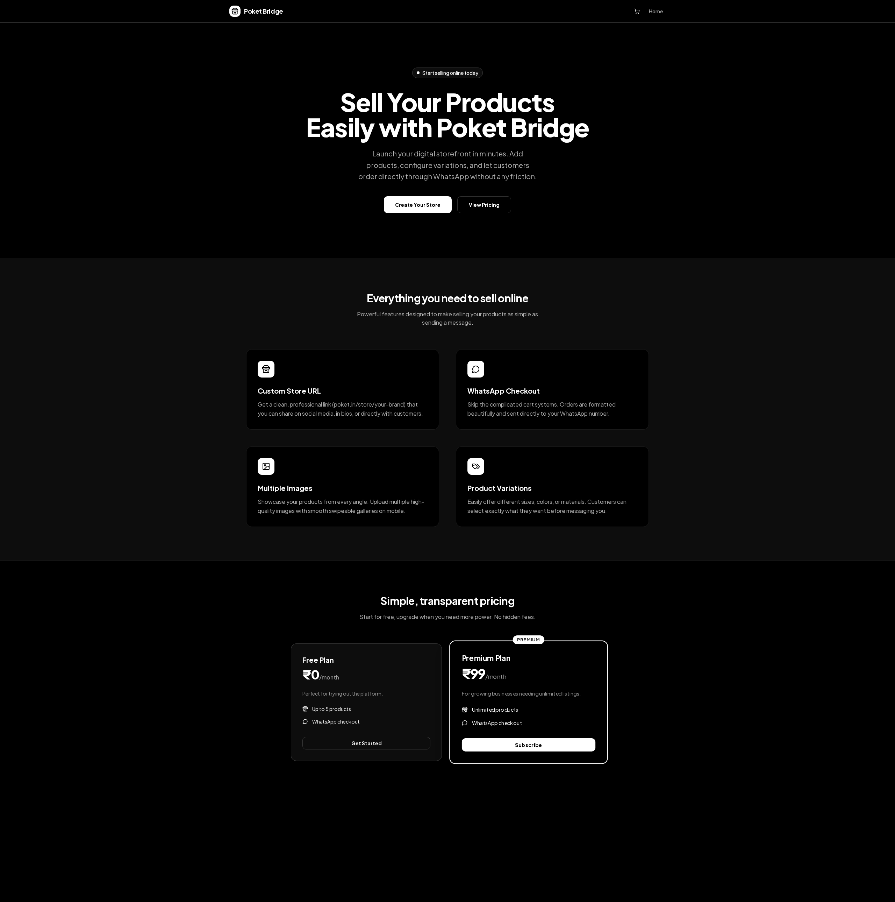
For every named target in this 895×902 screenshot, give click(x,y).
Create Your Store (418, 205)
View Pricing (484, 205)
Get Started (366, 743)
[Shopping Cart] (637, 11)
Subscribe (528, 744)
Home (656, 11)
